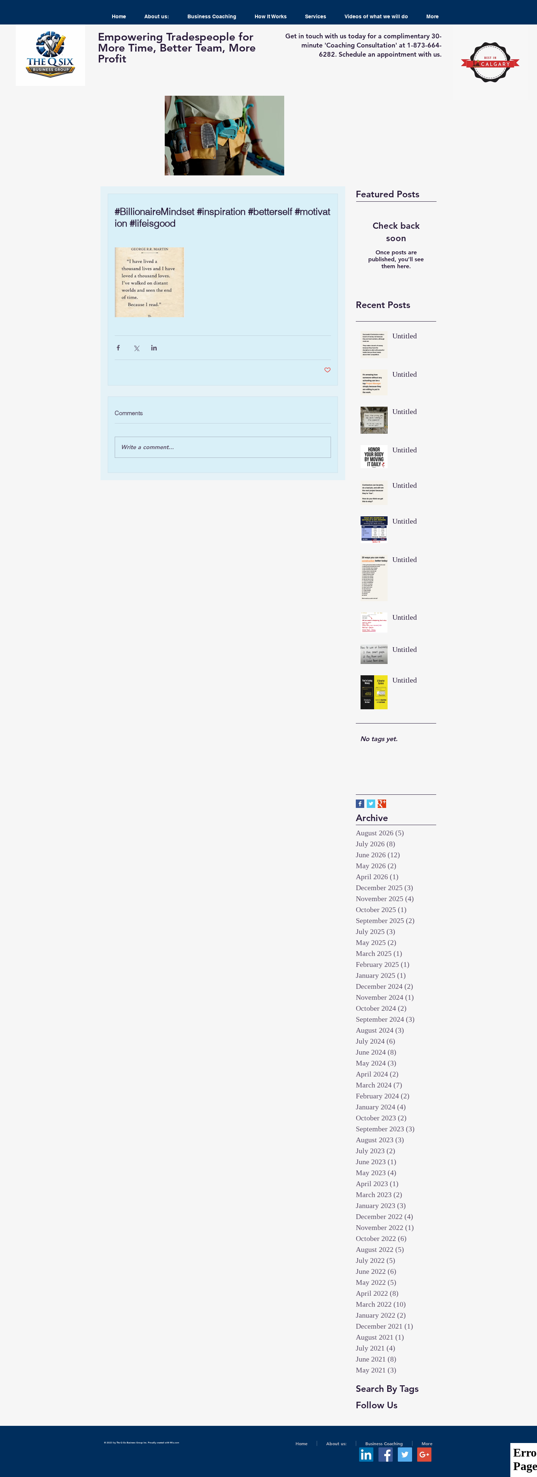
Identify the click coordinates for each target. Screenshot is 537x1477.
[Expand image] (149, 282)
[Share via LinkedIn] (154, 347)
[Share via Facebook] (118, 347)
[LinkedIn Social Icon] (366, 1454)
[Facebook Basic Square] (360, 804)
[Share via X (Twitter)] (136, 347)
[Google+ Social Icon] (424, 1454)
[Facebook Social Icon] (385, 1454)
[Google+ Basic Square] (382, 804)
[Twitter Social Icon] (405, 1454)
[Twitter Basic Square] (371, 804)
